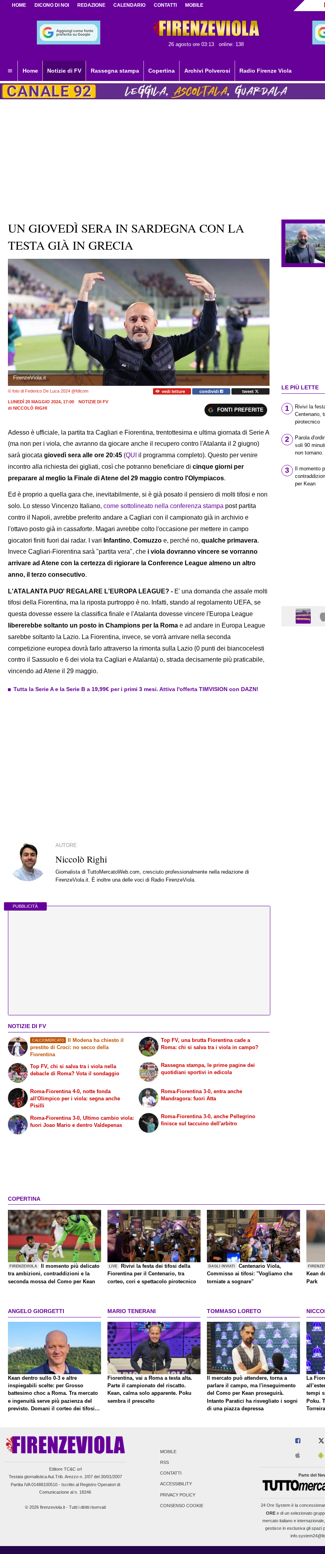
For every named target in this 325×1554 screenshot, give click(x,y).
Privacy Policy (177, 1494)
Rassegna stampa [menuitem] (115, 70)
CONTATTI (165, 5)
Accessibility (176, 1484)
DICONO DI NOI (51, 5)
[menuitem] (10, 71)
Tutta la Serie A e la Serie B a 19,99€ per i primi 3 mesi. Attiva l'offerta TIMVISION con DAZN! (135, 689)
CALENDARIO (129, 5)
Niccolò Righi (30, 408)
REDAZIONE (91, 5)
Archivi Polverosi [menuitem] (207, 70)
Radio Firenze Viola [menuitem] (265, 70)
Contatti (171, 1473)
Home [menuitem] (30, 70)
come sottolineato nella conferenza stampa (163, 506)
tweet (248, 391)
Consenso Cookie (181, 1505)
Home (19, 5)
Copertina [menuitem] (161, 70)
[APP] (304, 616)
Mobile (168, 1451)
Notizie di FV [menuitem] (64, 70)
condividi (209, 391)
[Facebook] (298, 1441)
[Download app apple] (297, 1455)
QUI (132, 455)
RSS (164, 1462)
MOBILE (194, 5)
